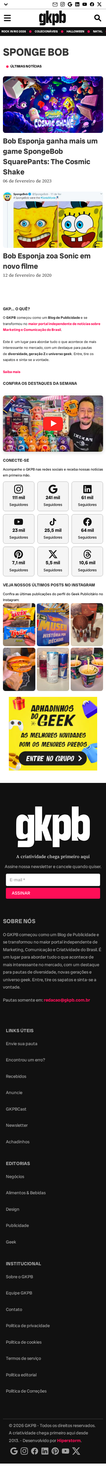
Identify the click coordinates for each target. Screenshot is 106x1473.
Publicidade (17, 1225)
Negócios (15, 1177)
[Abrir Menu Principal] (7, 18)
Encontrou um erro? (25, 1060)
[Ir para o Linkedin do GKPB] (77, 4)
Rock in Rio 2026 (13, 31)
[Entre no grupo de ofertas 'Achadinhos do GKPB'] (53, 734)
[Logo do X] (76, 1451)
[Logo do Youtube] (65, 1451)
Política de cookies (24, 1342)
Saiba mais (11, 372)
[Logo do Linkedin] (45, 1451)
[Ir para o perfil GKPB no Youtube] (84, 4)
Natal (97, 31)
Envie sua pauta (21, 1044)
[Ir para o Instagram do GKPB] (62, 4)
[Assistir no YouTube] (53, 423)
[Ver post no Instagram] (19, 624)
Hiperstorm (69, 1441)
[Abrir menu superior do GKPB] (6, 4)
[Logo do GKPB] (53, 828)
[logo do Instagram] (14, 1451)
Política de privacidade (28, 1326)
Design (12, 1209)
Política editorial (21, 1375)
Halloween (75, 31)
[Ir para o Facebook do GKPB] (92, 4)
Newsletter (17, 1125)
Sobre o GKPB (19, 1277)
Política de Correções (26, 1391)
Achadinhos (17, 1142)
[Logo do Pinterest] (55, 1451)
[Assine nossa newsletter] (55, 4)
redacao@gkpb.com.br (67, 1000)
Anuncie (14, 1093)
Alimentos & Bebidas (26, 1193)
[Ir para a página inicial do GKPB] (52, 18)
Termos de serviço (23, 1358)
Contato (14, 1309)
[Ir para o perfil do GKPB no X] (99, 4)
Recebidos (16, 1076)
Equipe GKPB (19, 1293)
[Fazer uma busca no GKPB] (97, 18)
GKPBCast (16, 1109)
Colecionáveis (46, 31)
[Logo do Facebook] (34, 1451)
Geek (11, 1242)
